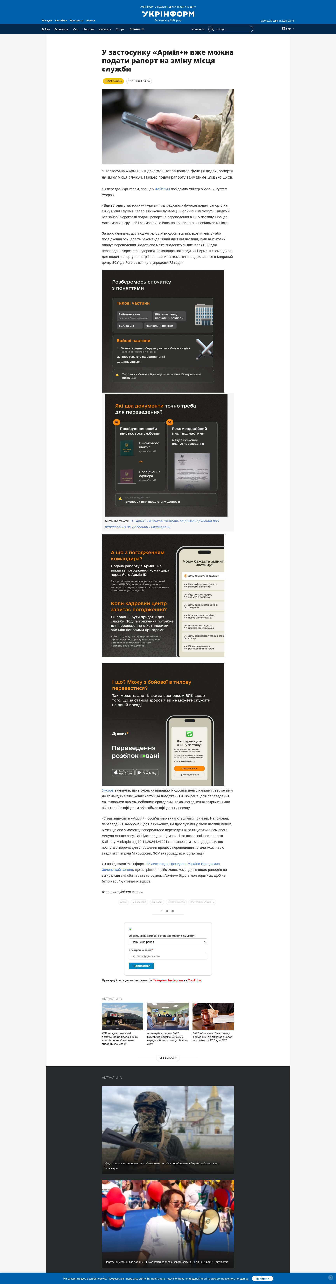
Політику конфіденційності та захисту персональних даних (210, 1278)
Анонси (90, 20)
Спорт (120, 29)
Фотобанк (61, 20)
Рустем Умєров (176, 902)
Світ (76, 29)
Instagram (175, 980)
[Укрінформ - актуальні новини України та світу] (168, 13)
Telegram (160, 980)
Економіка (62, 29)
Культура (105, 29)
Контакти (198, 29)
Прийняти (262, 1278)
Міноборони (139, 902)
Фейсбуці (163, 189)
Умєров (108, 790)
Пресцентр (76, 20)
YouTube (194, 980)
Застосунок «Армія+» (202, 902)
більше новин (168, 1058)
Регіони (88, 29)
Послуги (47, 20)
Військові (157, 902)
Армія (123, 902)
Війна (46, 29)
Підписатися (141, 965)
